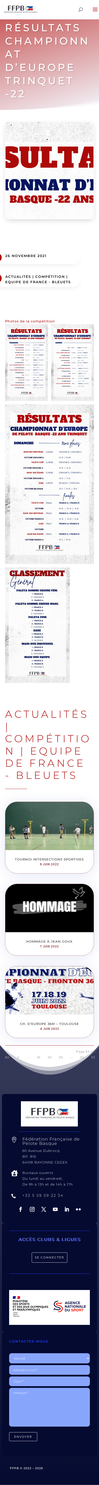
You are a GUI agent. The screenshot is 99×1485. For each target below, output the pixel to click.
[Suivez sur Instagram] (32, 1209)
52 (82, 1057)
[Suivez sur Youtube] (55, 1209)
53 (93, 1057)
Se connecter (49, 1257)
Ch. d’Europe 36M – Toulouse (49, 1024)
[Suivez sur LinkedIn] (67, 1209)
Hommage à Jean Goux (49, 941)
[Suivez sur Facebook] (20, 1209)
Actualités (18, 276)
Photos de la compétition (30, 321)
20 (50, 1057)
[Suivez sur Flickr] (78, 1209)
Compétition (50, 276)
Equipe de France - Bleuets (38, 282)
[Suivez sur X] (44, 1209)
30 (61, 1057)
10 (38, 1057)
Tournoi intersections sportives (49, 859)
